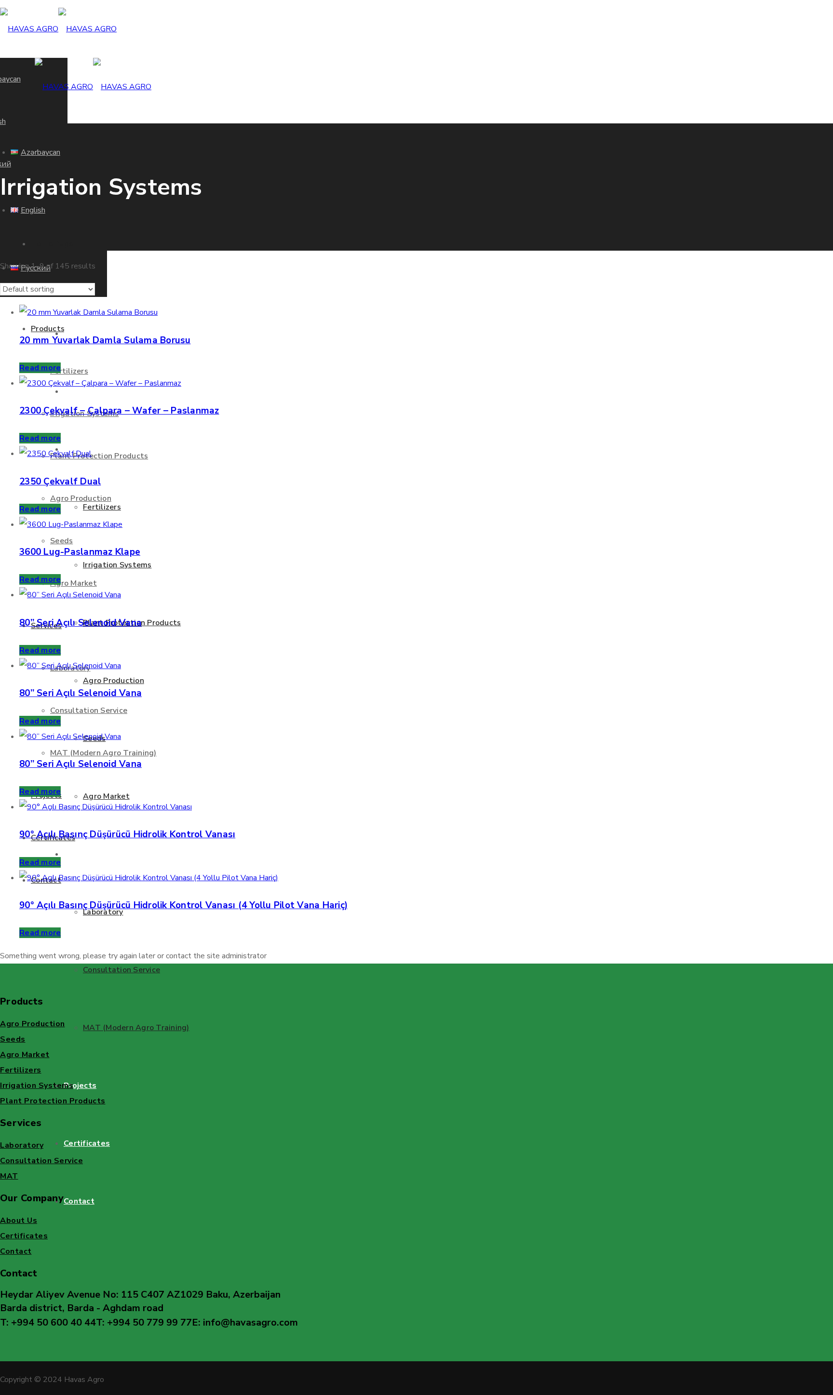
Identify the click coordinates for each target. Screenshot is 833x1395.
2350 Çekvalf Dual (60, 481)
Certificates (24, 1236)
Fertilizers (20, 1070)
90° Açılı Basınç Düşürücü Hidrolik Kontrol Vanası (127, 834)
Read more (40, 367)
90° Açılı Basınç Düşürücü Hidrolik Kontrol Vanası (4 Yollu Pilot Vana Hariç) (183, 905)
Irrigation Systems (36, 1085)
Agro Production (32, 1024)
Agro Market (25, 1054)
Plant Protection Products (53, 1101)
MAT (9, 1176)
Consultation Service (41, 1160)
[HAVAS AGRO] (58, 29)
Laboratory (21, 1145)
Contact (16, 1251)
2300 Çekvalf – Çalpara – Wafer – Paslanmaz (119, 410)
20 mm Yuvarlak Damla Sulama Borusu (105, 340)
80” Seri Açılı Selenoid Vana (80, 623)
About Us (18, 1220)
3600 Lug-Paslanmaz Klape (79, 552)
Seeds (13, 1039)
